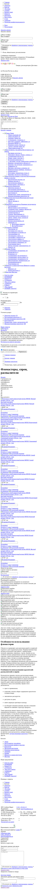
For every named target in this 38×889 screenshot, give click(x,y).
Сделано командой (7, 825)
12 (20, 317)
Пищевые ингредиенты (11, 750)
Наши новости (5, 327)
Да (7, 297)
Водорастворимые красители (13, 319)
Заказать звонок (6, 30)
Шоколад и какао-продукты (13, 755)
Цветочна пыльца (10, 315)
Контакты (7, 15)
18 (16, 315)
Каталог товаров (6, 130)
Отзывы (7, 10)
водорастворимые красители (19, 733)
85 (13, 320)
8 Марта (7, 285)
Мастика (7, 756)
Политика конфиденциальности (14, 22)
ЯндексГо (4, 330)
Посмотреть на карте (7, 822)
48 (27, 322)
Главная (6, 2)
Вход (6, 25)
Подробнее (4, 412)
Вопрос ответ (8, 12)
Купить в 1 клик (6, 414)
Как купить (8, 17)
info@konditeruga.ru (7, 78)
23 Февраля (8, 280)
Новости (7, 14)
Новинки (7, 5)
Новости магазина (8, 350)
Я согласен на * (18, 577)
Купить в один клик (21, 868)
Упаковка (7, 751)
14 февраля (7, 283)
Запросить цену (17, 886)
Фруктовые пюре (18, 224)
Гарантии (7, 20)
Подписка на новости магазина (10, 342)
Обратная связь (5, 833)
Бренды (6, 7)
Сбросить (7, 309)
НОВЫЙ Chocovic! (10, 288)
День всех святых (9, 282)
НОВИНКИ (8, 277)
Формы (6, 753)
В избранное (5, 416)
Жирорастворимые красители (13, 324)
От (1, 302)
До (21, 302)
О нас (6, 19)
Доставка (7, 9)
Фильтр (3, 377)
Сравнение (14, 414)
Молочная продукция (11, 748)
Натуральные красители (12, 317)
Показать (7, 307)
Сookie (18, 830)
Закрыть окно (5, 60)
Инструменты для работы (12, 743)
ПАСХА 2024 (8, 275)
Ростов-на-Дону (13, 116)
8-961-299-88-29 (6, 835)
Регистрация (8, 27)
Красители (7, 746)
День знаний (8, 287)
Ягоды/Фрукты (17, 226)
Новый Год (7, 278)
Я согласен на (18, 45)
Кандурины (8, 320)
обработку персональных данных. (22, 45)
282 (24, 319)
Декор (6, 741)
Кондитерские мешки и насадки (14, 745)
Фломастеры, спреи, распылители (15, 322)
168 (25, 324)
